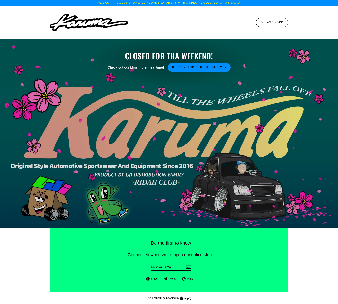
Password (274, 22)
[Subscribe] (188, 267)
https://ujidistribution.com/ (199, 67)
